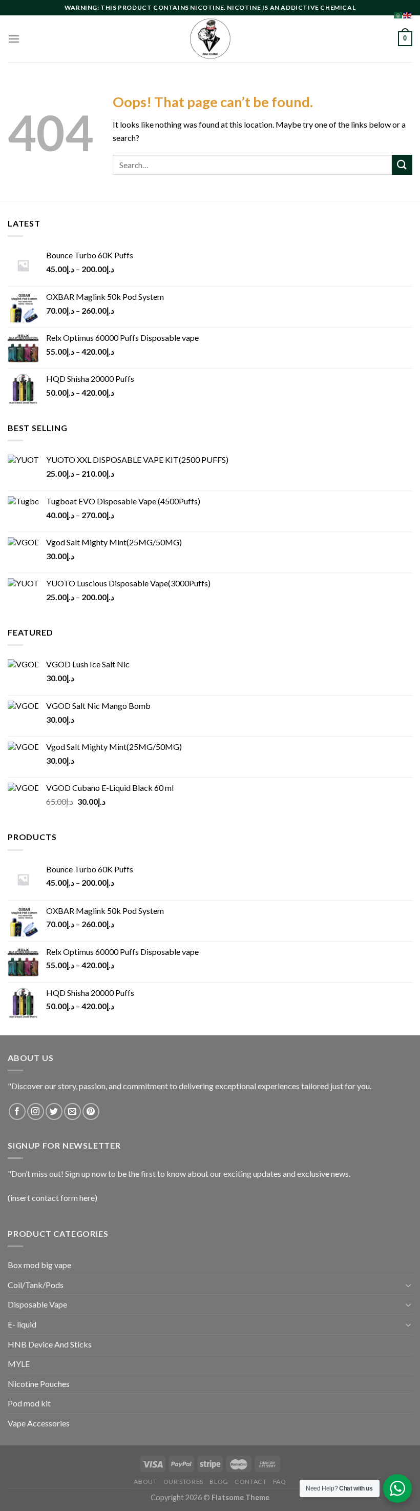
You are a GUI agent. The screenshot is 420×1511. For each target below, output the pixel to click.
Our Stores (183, 1481)
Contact (250, 1481)
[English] (407, 14)
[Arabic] (398, 14)
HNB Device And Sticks (50, 1344)
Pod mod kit (29, 1403)
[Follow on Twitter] (54, 1111)
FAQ (279, 1481)
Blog (218, 1481)
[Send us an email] (72, 1111)
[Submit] (402, 165)
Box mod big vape (39, 1265)
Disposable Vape (37, 1304)
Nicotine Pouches (39, 1384)
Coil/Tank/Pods (36, 1285)
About (145, 1481)
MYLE (19, 1364)
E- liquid (22, 1324)
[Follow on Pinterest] (90, 1111)
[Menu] (14, 38)
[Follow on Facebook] (17, 1111)
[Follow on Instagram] (35, 1111)
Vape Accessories (39, 1423)
